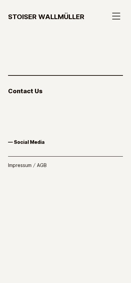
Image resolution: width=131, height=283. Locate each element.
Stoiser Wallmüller (46, 16)
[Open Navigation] (117, 16)
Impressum (20, 165)
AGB (42, 165)
